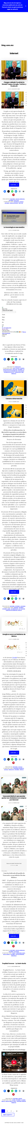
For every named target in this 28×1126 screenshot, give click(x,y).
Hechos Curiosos (20, 199)
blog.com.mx (7, 45)
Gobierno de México (18, 768)
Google (21, 201)
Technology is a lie (9, 372)
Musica (20, 1098)
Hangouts (11, 769)
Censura (16, 607)
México (20, 610)
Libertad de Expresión (12, 610)
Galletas (14, 369)
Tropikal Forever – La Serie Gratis (14, 963)
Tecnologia (17, 366)
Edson (13, 1099)
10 (17, 1111)
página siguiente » (8, 1115)
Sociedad (23, 606)
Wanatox (13, 1102)
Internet (11, 200)
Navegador (21, 370)
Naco (14, 1101)
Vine (22, 372)
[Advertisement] (14, 27)
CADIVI (13, 953)
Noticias (16, 200)
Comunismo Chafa (20, 953)
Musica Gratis (9, 1101)
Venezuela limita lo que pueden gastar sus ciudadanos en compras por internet (14, 798)
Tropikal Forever (21, 1101)
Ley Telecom (22, 608)
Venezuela (14, 955)
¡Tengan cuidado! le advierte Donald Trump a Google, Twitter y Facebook (14, 84)
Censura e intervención (14, 398)
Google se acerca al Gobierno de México (14, 635)
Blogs (17, 368)
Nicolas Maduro (20, 954)
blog (14, 368)
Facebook (16, 201)
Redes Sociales (14, 203)
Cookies (22, 368)
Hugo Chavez (6, 954)
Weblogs (13, 373)
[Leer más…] (15, 185)
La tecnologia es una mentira (14, 227)
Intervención (14, 608)
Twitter (21, 203)
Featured (12, 199)
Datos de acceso (7, 369)
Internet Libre (6, 608)
